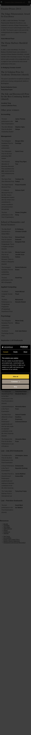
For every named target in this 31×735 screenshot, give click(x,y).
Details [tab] (15, 352)
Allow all (15, 376)
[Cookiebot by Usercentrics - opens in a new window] (21, 347)
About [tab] (25, 352)
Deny (15, 386)
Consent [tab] (5, 352)
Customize (14, 381)
